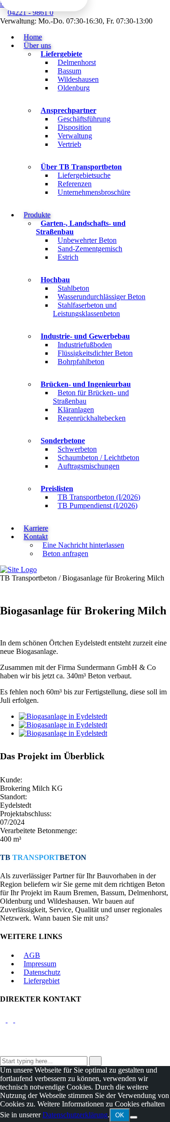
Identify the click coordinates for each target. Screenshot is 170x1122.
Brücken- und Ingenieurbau (86, 384)
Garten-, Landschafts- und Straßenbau (81, 227)
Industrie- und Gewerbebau (85, 336)
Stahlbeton (73, 288)
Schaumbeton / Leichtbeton (98, 458)
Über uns (37, 45)
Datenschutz (42, 972)
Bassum (69, 71)
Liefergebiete (61, 54)
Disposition (75, 127)
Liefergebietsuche (84, 175)
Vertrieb (69, 144)
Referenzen (75, 184)
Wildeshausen (78, 79)
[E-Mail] (4, 1020)
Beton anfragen (65, 553)
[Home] (18, 569)
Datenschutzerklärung (75, 1115)
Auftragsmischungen (88, 466)
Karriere (36, 528)
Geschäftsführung (84, 119)
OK (119, 1115)
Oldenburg (74, 88)
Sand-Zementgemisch (90, 249)
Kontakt (36, 537)
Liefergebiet (42, 981)
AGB (32, 955)
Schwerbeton (77, 449)
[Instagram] (19, 1020)
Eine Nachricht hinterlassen (83, 545)
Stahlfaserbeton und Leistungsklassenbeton (86, 309)
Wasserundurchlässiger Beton (101, 297)
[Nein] (133, 1117)
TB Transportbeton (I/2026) (99, 497)
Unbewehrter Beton (87, 240)
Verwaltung (75, 136)
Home (33, 37)
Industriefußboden (85, 345)
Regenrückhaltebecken (92, 418)
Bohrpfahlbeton (81, 362)
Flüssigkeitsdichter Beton (95, 353)
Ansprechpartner (68, 110)
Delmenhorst (77, 62)
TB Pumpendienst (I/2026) (97, 505)
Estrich (68, 257)
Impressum (40, 964)
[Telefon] (11, 1020)
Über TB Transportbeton (81, 167)
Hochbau (55, 280)
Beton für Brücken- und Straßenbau (91, 397)
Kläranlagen (76, 410)
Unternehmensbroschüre (94, 192)
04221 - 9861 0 (30, 12)
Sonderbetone (63, 441)
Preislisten (57, 489)
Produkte (37, 215)
